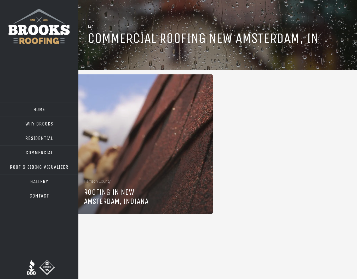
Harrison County (97, 181)
